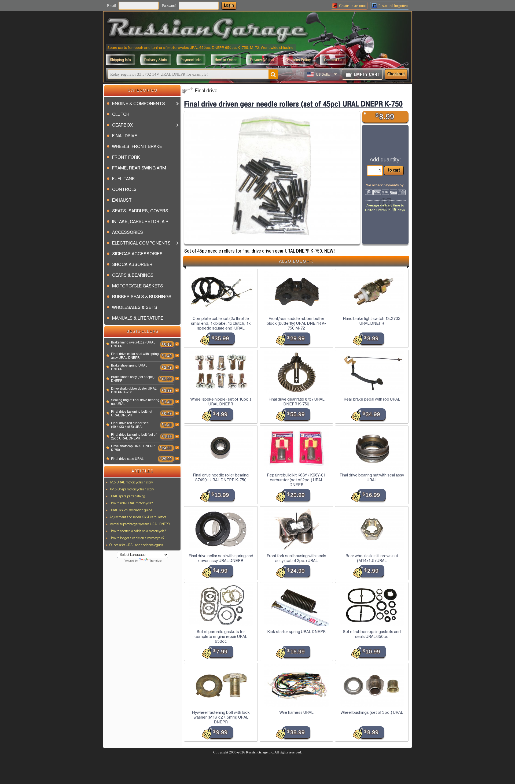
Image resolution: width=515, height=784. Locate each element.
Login (229, 5)
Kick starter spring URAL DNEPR (296, 631)
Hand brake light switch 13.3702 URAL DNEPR (371, 321)
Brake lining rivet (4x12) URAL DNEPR (133, 344)
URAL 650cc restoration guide (130, 510)
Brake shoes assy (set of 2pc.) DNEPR (132, 379)
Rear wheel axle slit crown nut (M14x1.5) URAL (371, 558)
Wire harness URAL (296, 712)
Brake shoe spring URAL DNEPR (129, 367)
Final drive (206, 91)
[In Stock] (107, 344)
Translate (155, 561)
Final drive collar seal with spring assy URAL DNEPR (135, 356)
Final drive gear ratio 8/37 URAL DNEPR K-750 (296, 401)
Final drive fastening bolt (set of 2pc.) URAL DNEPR (133, 436)
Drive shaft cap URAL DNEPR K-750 (133, 448)
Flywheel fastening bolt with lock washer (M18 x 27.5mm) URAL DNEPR (221, 717)
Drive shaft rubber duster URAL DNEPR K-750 (134, 390)
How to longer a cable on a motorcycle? (136, 538)
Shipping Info (120, 59)
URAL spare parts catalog (127, 496)
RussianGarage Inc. (260, 752)
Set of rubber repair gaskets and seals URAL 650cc (372, 634)
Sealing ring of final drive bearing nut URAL (135, 402)
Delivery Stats (155, 59)
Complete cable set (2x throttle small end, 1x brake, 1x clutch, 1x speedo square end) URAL (221, 323)
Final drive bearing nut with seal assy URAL (372, 477)
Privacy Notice (262, 59)
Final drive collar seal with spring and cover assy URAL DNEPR (221, 558)
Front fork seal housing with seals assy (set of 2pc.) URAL (296, 558)
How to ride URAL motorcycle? (131, 503)
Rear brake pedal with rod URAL (372, 399)
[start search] (273, 74)
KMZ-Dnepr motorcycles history (131, 489)
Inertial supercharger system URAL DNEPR (139, 524)
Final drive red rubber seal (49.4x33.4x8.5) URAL (130, 425)
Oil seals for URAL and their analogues (136, 545)
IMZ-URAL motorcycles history (131, 482)
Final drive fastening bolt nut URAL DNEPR (131, 413)
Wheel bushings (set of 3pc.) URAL (372, 712)
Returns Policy (299, 59)
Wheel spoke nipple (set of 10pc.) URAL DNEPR (220, 401)
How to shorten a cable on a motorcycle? (137, 531)
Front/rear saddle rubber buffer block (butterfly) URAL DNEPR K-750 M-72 (296, 323)
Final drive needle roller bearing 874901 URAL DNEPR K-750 (221, 477)
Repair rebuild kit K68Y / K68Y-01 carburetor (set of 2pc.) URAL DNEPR (296, 480)
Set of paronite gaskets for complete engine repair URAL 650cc (220, 636)
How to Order (226, 59)
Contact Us (333, 59)
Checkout (396, 74)
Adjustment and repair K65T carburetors (137, 517)
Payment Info (191, 59)
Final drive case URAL (127, 459)
